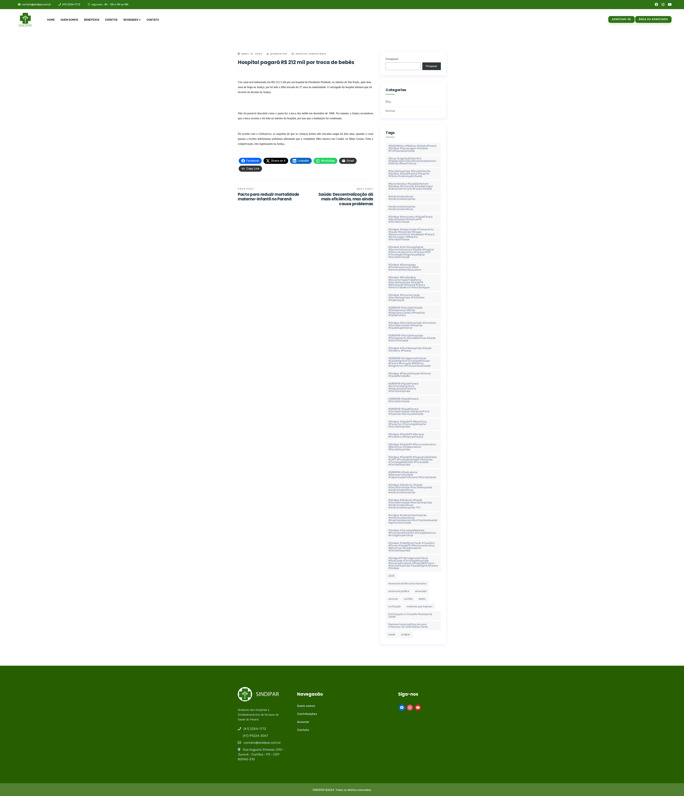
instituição (394, 606)
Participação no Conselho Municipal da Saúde (410, 615)
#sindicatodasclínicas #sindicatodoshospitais (401, 198)
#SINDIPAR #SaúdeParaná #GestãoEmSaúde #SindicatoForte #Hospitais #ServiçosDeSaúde (408, 412)
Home (51, 19)
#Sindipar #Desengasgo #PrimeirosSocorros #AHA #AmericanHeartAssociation (404, 267)
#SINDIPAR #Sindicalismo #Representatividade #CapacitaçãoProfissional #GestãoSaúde (412, 475)
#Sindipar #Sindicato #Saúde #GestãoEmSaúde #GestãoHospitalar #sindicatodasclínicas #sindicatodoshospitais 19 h (410, 504)
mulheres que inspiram (419, 606)
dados (422, 598)
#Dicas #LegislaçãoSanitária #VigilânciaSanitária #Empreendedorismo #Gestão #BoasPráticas (412, 161)
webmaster (278, 54)
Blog (388, 102)
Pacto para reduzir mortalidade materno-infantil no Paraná (268, 197)
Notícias (390, 111)
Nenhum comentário (310, 54)
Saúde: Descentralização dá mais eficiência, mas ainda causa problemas (345, 199)
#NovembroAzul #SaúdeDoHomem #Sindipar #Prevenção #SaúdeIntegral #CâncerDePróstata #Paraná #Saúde (410, 186)
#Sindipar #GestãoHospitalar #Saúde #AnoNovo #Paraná (410, 349)
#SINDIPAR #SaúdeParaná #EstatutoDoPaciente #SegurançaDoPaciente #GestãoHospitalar (403, 387)
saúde (391, 634)
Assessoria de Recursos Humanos (407, 583)
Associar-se (621, 19)
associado (421, 591)
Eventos (111, 19)
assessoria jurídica (398, 591)
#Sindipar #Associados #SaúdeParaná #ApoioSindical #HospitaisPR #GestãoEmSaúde (410, 219)
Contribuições (307, 714)
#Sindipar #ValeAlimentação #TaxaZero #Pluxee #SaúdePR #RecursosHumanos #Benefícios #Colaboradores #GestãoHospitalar (411, 547)
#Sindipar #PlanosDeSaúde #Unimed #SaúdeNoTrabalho (409, 375)
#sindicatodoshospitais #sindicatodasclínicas (401, 208)
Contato (153, 19)
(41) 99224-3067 (255, 736)
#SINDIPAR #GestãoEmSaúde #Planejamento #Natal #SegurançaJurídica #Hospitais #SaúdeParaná (406, 311)
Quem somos (69, 19)
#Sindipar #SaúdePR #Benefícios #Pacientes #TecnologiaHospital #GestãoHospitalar (407, 424)
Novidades (130, 19)
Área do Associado (653, 19)
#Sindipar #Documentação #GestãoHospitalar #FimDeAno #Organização (406, 298)
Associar (303, 722)
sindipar (405, 634)
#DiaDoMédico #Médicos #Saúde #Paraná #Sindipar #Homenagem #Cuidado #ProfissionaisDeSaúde (412, 148)
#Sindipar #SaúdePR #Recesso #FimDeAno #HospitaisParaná (406, 435)
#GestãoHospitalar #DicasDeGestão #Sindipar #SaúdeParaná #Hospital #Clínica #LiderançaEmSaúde (409, 174)
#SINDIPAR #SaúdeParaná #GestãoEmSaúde (403, 400)
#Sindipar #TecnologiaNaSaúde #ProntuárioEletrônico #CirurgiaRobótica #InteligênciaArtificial (412, 533)
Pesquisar (392, 59)
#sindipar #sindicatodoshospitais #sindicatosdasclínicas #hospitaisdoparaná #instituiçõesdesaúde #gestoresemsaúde (412, 519)
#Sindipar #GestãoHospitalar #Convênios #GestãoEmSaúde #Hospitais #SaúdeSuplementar (412, 325)
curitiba (408, 598)
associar (393, 598)
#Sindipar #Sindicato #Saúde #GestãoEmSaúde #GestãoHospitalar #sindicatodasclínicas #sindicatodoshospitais (410, 488)
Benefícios (91, 19)
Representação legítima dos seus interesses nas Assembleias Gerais (408, 625)
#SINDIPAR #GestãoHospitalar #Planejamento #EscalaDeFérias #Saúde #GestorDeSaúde (412, 338)
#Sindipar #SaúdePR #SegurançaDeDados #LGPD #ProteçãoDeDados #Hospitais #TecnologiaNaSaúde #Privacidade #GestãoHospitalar (412, 461)
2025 (391, 575)
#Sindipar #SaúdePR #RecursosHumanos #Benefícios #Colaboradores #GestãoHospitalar (412, 447)
